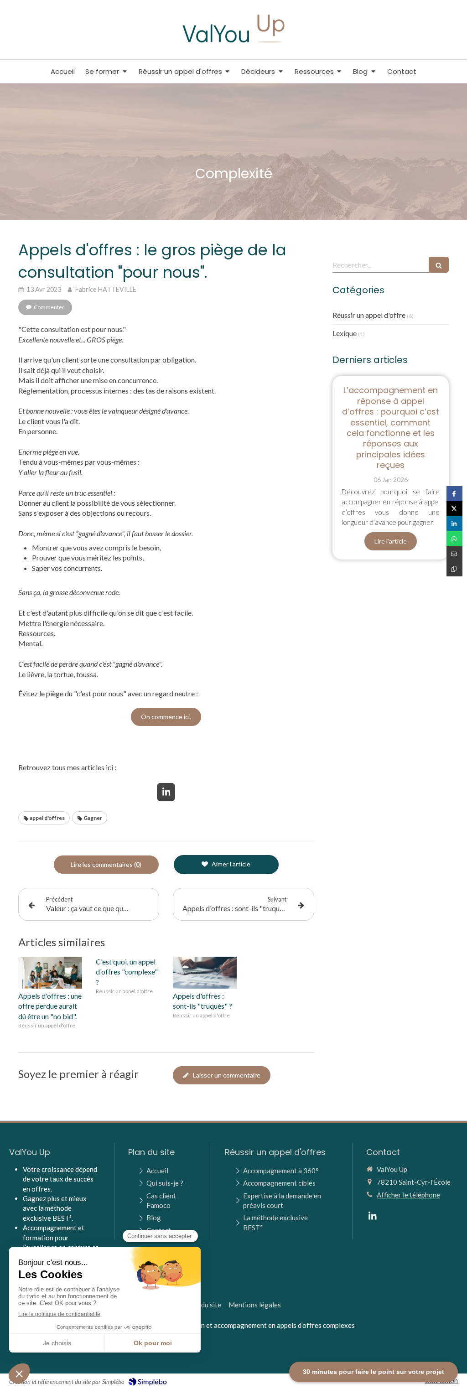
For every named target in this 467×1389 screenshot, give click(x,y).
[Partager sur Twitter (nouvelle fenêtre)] (454, 508)
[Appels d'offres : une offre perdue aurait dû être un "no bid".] (50, 973)
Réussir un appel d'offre (368, 315)
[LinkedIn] (166, 792)
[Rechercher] (439, 265)
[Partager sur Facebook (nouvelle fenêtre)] (454, 493)
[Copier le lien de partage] (454, 568)
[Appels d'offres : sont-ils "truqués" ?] (205, 973)
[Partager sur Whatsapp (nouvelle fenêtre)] (454, 538)
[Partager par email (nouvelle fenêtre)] (454, 553)
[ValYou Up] (233, 44)
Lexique (344, 333)
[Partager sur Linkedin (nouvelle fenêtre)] (454, 523)
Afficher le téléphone (408, 1195)
